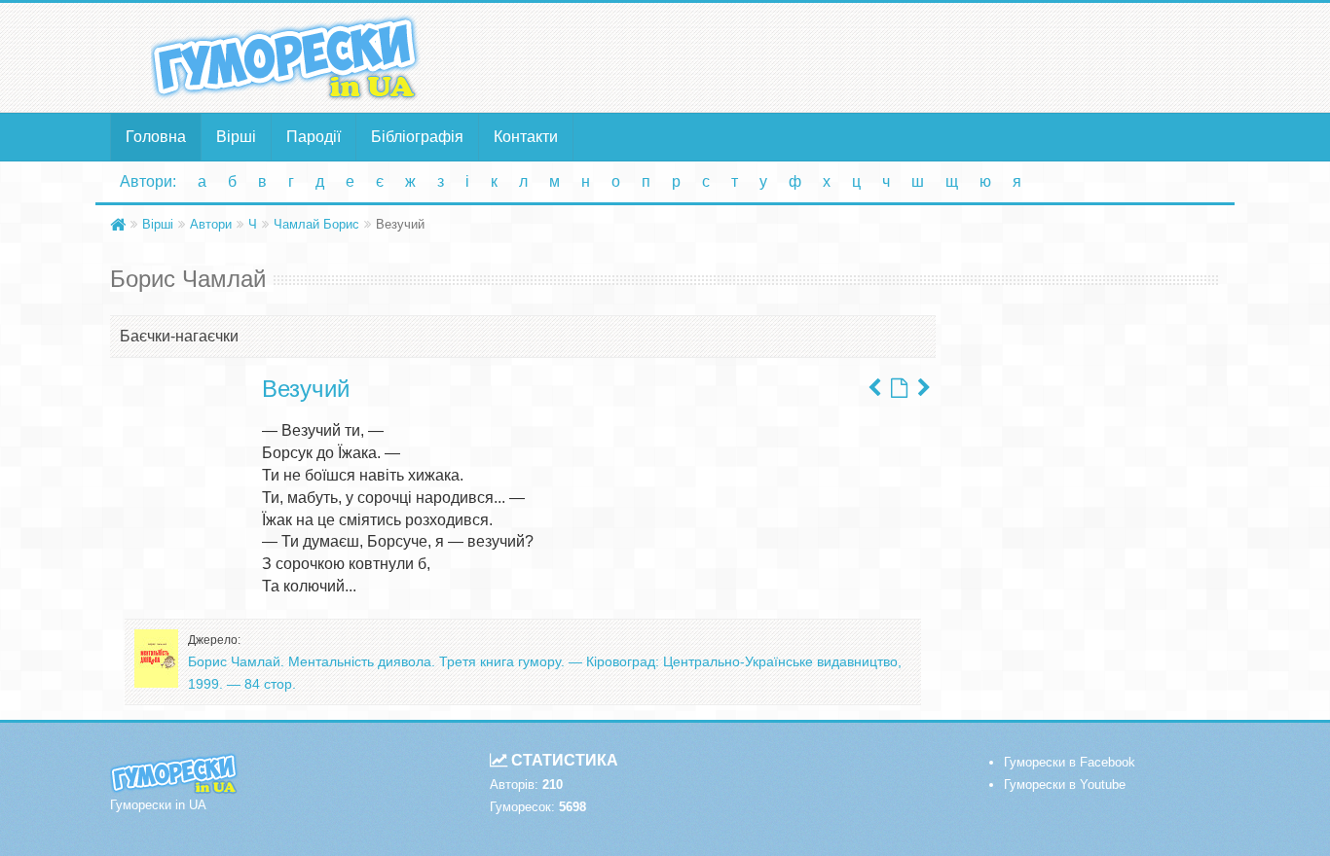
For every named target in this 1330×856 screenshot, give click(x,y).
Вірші (236, 136)
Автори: (148, 181)
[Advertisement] (855, 56)
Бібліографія (417, 136)
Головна (156, 136)
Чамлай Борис (316, 224)
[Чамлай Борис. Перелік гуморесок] (899, 388)
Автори (211, 224)
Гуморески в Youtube (1065, 784)
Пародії (313, 136)
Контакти (526, 136)
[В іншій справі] (874, 388)
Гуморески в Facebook (1069, 762)
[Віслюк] (924, 388)
